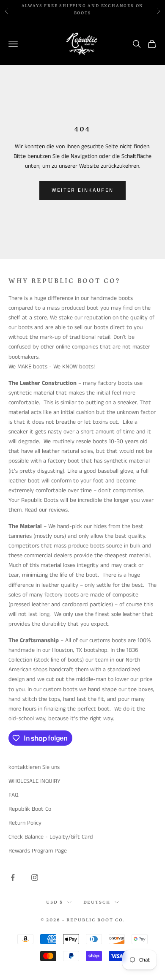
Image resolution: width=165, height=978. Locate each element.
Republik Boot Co (29, 809)
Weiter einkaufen (82, 190)
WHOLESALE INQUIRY (34, 781)
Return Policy (24, 823)
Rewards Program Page (37, 851)
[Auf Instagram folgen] (34, 877)
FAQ (13, 795)
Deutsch (97, 902)
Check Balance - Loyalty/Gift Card (50, 837)
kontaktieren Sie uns (34, 767)
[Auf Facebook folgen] (12, 877)
